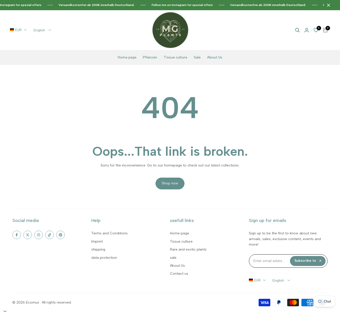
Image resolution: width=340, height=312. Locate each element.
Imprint (97, 241)
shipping (98, 249)
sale (173, 258)
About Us (177, 265)
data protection (104, 258)
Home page (179, 233)
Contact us (179, 273)
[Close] (327, 5)
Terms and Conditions (109, 233)
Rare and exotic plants (188, 249)
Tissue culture (181, 241)
